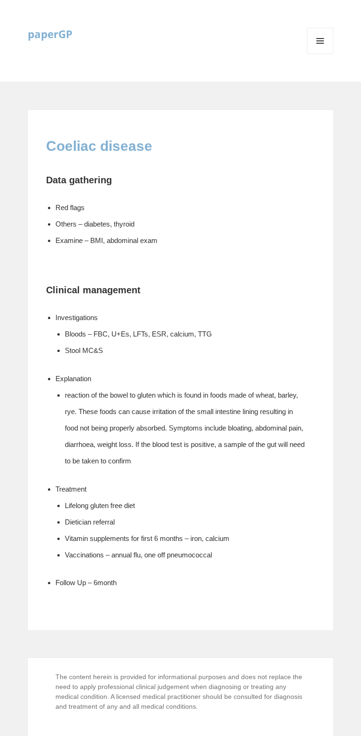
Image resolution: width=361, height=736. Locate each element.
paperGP (50, 34)
